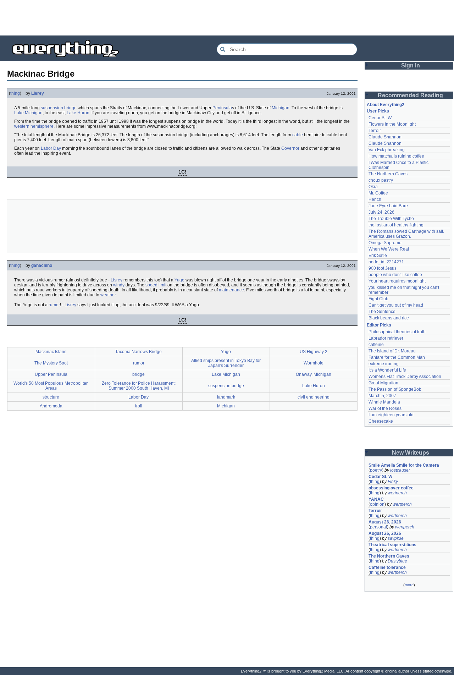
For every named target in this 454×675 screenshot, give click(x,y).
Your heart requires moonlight (397, 281)
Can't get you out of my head (396, 305)
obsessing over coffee (391, 487)
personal (378, 527)
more (409, 585)
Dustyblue (397, 561)
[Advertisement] (227, 18)
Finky (393, 481)
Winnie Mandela (384, 402)
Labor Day (51, 148)
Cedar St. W (380, 117)
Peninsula (222, 107)
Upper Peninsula (51, 374)
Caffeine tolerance (387, 567)
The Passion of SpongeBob (395, 389)
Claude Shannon (385, 137)
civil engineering (314, 397)
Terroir (375, 130)
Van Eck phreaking (387, 149)
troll (138, 406)
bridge (138, 374)
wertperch (397, 492)
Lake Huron (78, 112)
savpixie (396, 538)
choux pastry (381, 180)
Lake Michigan (28, 112)
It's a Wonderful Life (387, 370)
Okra (373, 186)
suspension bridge (59, 107)
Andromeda (51, 406)
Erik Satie (378, 255)
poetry (376, 470)
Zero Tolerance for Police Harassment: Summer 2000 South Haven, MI (139, 386)
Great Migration (383, 382)
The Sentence (382, 311)
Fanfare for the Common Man (397, 357)
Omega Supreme (385, 242)
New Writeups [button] (410, 453)
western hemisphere (34, 126)
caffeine (376, 344)
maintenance (231, 289)
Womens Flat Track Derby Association (405, 376)
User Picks (378, 111)
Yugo (179, 280)
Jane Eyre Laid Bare (388, 205)
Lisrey (37, 93)
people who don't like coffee (395, 274)
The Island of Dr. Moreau (392, 351)
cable (297, 134)
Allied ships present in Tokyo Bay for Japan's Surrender (226, 363)
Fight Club (378, 298)
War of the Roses (385, 408)
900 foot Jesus (383, 268)
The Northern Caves (388, 173)
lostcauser (400, 470)
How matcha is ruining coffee (396, 156)
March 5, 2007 (382, 395)
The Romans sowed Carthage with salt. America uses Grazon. (407, 234)
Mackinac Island (51, 351)
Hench (375, 199)
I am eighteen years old (391, 414)
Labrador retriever (386, 338)
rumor (54, 304)
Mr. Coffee (378, 193)
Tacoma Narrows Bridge (138, 351)
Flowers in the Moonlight (392, 124)
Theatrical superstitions (392, 544)
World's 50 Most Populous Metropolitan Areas (51, 386)
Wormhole (313, 363)
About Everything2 (385, 104)
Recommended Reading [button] (410, 95)
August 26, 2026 (385, 522)
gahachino (41, 265)
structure (51, 397)
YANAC (376, 499)
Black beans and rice (389, 317)
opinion (377, 504)
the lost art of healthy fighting (396, 225)
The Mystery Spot (51, 363)
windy (118, 284)
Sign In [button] (410, 65)
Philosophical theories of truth (397, 331)
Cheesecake (381, 421)
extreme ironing (384, 363)
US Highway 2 (313, 351)
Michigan (280, 107)
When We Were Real (389, 249)
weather (108, 294)
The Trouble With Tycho (391, 218)
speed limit (155, 284)
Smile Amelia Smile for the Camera (404, 465)
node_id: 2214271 (386, 261)
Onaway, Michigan (313, 374)
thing (15, 93)
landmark (226, 397)
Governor (290, 148)
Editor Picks (379, 325)
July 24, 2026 (381, 212)
